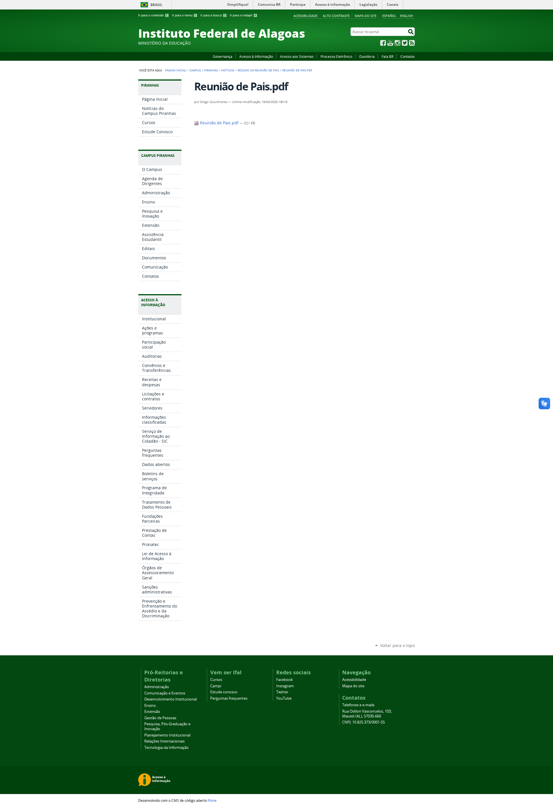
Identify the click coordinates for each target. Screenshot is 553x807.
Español (389, 16)
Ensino (150, 705)
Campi (215, 686)
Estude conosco (223, 692)
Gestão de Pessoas (160, 717)
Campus (195, 70)
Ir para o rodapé (243, 15)
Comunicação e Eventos (164, 693)
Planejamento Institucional (167, 735)
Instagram (397, 43)
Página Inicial (175, 70)
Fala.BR (387, 56)
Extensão (152, 711)
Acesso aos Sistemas (297, 56)
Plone (212, 800)
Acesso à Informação (256, 56)
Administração (156, 686)
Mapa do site (365, 16)
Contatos (407, 56)
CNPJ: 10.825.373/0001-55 (363, 722)
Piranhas (211, 70)
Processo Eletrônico (336, 56)
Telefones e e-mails (358, 705)
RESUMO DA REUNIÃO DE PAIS (258, 70)
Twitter (405, 43)
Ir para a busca (213, 15)
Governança (222, 56)
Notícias (227, 70)
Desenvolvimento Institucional (170, 699)
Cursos (216, 679)
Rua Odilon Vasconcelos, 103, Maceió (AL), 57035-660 (367, 714)
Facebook (383, 43)
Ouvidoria (367, 56)
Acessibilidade (305, 16)
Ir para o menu (184, 15)
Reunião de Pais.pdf (219, 122)
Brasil (156, 4)
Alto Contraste (336, 16)
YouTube (390, 43)
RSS (412, 43)
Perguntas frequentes (228, 698)
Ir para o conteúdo (153, 15)
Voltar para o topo (397, 645)
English (406, 16)
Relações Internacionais (164, 741)
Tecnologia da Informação (166, 747)
